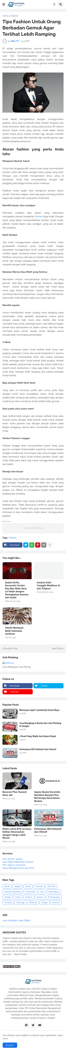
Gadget (17, 886)
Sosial (18, 897)
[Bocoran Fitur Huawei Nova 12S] (17, 780)
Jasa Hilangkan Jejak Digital (16, 920)
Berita (7, 886)
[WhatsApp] (31, 545)
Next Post (57, 648)
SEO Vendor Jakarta (12, 859)
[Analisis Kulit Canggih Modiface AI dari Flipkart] (48, 570)
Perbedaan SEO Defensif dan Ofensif (37, 749)
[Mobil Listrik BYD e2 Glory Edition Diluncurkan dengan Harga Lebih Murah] (17, 817)
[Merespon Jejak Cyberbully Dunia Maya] (9, 714)
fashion (39, 216)
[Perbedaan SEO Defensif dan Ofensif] (9, 753)
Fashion (14, 16)
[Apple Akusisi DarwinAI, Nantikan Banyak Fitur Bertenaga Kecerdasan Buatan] (49, 780)
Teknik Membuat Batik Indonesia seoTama (14, 630)
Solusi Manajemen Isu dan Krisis (18, 868)
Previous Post (10, 648)
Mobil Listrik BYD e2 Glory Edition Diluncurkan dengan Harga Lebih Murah (16, 833)
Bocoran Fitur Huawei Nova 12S (14, 793)
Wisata (7, 897)
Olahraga (20, 902)
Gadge (44, 902)
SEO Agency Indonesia (13, 865)
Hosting (8, 902)
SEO (42, 892)
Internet (39, 886)
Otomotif (51, 886)
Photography (54, 897)
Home (5, 16)
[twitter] (33, 1025)
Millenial (33, 902)
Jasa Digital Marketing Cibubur (17, 862)
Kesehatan (31, 892)
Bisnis (28, 886)
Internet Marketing (33, 528)
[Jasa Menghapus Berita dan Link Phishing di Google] (9, 727)
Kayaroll (56, 902)
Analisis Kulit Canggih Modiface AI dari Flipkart (48, 585)
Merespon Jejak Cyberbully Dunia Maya (39, 710)
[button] (3, 4)
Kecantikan (54, 892)
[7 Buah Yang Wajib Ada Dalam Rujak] (9, 740)
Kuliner (40, 897)
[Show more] (49, 545)
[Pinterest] (37, 545)
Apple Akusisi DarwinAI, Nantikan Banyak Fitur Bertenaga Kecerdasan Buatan (47, 796)
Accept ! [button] (10, 1045)
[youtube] (39, 1025)
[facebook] (26, 1025)
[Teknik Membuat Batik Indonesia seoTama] (17, 616)
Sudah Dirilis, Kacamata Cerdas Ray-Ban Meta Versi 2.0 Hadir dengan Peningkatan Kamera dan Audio (16, 590)
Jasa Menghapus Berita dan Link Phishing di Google (40, 724)
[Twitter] (25, 545)
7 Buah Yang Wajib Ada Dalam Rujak (37, 736)
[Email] (43, 545)
